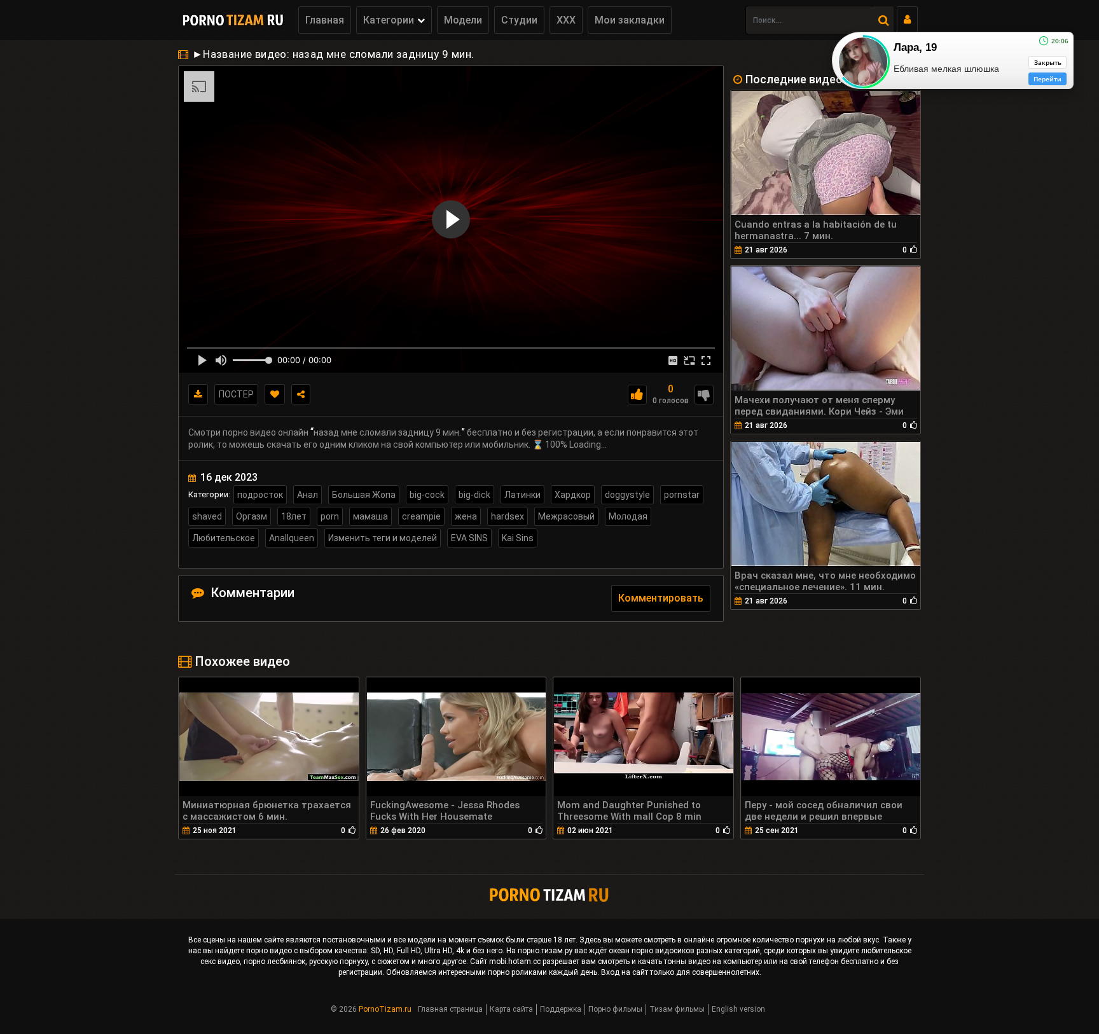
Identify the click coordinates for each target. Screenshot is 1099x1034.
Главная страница (450, 1009)
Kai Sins (518, 538)
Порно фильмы (615, 1009)
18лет (294, 516)
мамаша (370, 516)
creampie (421, 516)
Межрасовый (566, 516)
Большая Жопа (364, 495)
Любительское (223, 538)
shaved (207, 516)
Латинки (522, 495)
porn (330, 516)
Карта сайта (511, 1009)
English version (738, 1009)
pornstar (682, 495)
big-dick (474, 495)
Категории (388, 20)
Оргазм (251, 516)
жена (466, 516)
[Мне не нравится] (704, 394)
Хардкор (573, 495)
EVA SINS (469, 538)
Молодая (628, 516)
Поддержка (560, 1009)
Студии (519, 20)
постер (236, 394)
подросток (260, 495)
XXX (566, 20)
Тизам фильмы (677, 1009)
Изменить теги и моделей (382, 538)
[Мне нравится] (637, 394)
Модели (463, 20)
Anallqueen (291, 538)
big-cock (427, 495)
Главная (324, 20)
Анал (307, 495)
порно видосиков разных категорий (696, 950)
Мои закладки (630, 20)
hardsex (507, 516)
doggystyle (627, 495)
